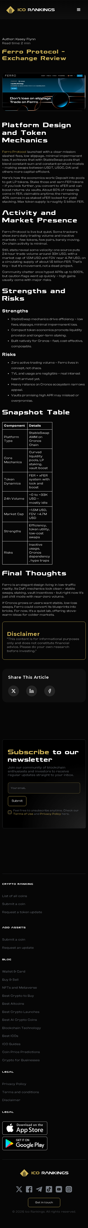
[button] (79, 10)
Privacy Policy (50, 813)
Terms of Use (23, 813)
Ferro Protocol (14, 152)
